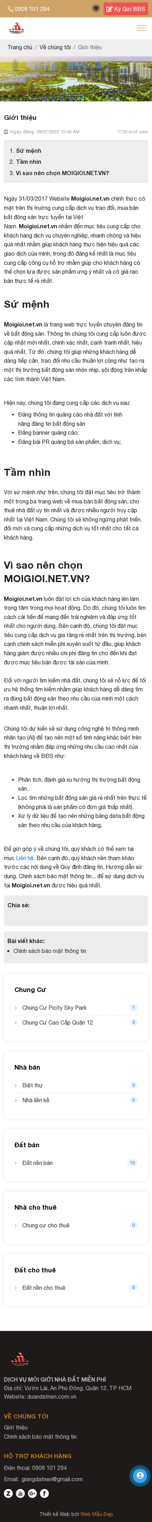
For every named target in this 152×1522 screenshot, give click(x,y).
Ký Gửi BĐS (129, 9)
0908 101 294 (32, 9)
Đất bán (27, 1145)
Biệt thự (78, 1085)
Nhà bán (27, 1067)
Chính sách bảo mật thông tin (49, 951)
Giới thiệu (16, 1427)
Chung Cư (30, 989)
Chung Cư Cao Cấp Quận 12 (78, 1022)
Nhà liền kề (78, 1100)
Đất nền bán (78, 1163)
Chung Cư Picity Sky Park (78, 1007)
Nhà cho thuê (35, 1207)
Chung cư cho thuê (78, 1225)
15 (132, 1162)
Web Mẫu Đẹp (97, 1514)
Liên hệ (25, 858)
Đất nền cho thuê (78, 1287)
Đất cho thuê (35, 1270)
